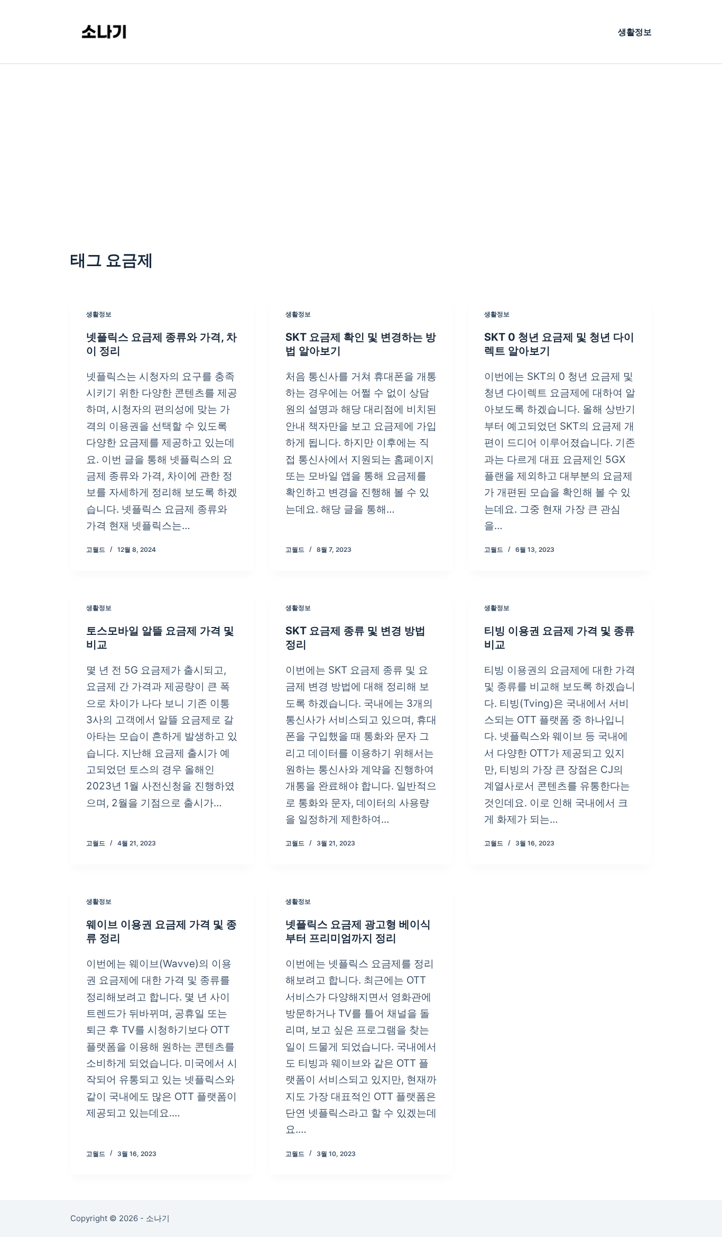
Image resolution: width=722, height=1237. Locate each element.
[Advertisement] (361, 143)
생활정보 (635, 31)
